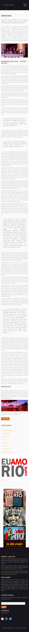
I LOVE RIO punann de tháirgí (21, 571)
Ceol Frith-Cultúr (6, 436)
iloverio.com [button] (5, 418)
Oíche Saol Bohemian (7, 430)
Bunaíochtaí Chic (6, 433)
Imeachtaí (5, 442)
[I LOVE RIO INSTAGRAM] (2, 619)
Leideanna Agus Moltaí (8, 452)
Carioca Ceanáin (6, 449)
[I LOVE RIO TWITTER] (10, 619)
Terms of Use (4, 579)
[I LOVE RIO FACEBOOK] (6, 619)
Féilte (4, 439)
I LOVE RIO (8, 5)
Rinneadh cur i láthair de (6, 559)
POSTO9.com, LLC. (12, 628)
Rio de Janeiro (15, 559)
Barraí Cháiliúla (6, 446)
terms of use (9, 581)
